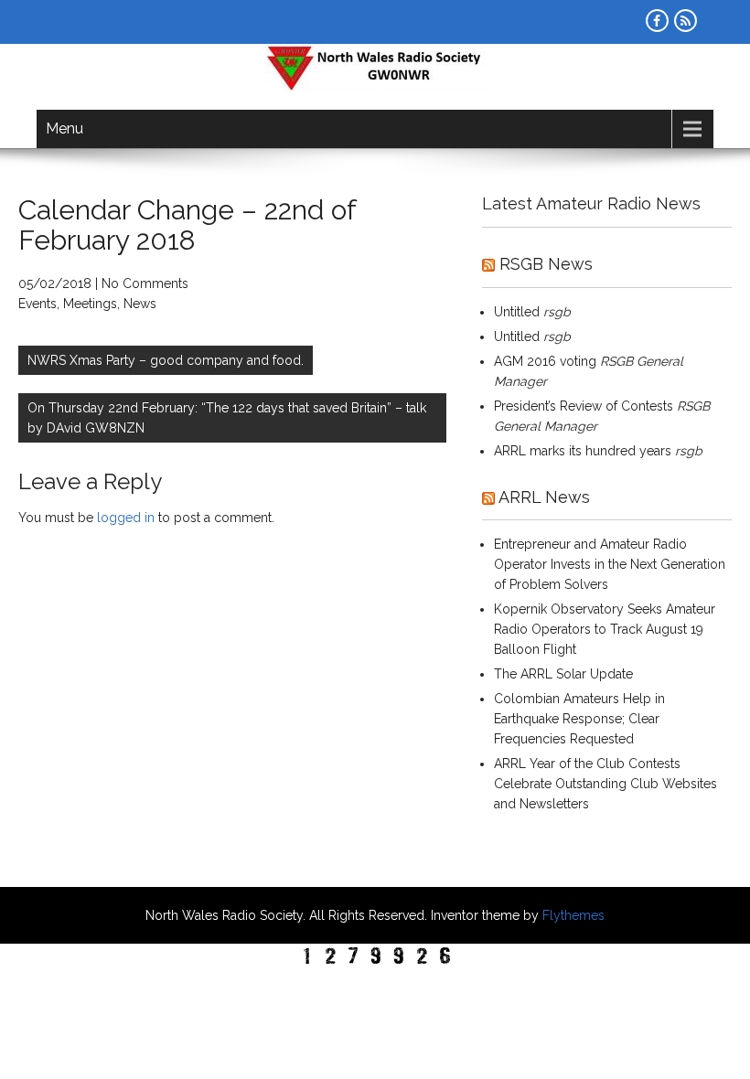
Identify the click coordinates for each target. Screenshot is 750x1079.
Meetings (90, 303)
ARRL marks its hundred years (582, 450)
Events (37, 303)
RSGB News (546, 263)
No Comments (145, 283)
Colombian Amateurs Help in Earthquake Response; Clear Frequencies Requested (579, 718)
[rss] (685, 20)
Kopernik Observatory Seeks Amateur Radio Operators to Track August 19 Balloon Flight (604, 629)
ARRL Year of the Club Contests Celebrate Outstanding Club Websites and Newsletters (605, 783)
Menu (64, 128)
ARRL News (544, 497)
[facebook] (657, 20)
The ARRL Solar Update (563, 674)
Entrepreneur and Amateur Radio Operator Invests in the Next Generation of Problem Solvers (609, 564)
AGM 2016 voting (545, 361)
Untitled (517, 311)
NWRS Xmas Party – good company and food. (165, 360)
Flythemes (572, 915)
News (139, 303)
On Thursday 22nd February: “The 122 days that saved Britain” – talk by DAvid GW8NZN (226, 418)
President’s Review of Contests (583, 406)
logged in (126, 517)
